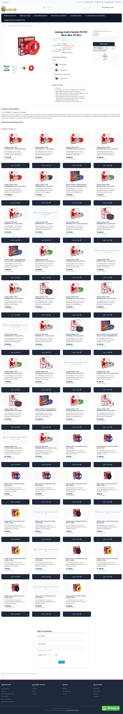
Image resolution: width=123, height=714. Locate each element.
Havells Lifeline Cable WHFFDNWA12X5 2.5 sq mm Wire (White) (75, 261)
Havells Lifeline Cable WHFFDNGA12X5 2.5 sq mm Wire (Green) (44, 261)
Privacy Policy (4, 696)
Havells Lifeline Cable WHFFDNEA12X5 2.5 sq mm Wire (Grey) (13, 298)
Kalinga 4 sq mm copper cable (29, 673)
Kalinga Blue (66, 74)
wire (5, 673)
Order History (97, 691)
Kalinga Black (63, 64)
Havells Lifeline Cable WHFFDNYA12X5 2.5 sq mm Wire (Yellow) (106, 261)
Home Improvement (40, 16)
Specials (65, 694)
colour (54, 60)
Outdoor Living (75, 16)
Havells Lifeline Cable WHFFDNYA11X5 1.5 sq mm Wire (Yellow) (13, 335)
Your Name (41, 636)
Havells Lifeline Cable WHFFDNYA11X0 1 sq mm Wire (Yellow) (44, 223)
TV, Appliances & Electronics (95, 16)
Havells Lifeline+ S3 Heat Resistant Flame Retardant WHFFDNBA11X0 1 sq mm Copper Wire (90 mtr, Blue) (76, 186)
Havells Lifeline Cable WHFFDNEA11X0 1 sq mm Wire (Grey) (77, 223)
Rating (40, 655)
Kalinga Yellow (63, 70)
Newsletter (96, 696)
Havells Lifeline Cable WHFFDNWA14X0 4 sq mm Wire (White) (44, 373)
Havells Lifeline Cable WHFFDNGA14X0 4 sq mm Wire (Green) (13, 373)
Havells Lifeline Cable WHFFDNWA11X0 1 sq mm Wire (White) (13, 223)
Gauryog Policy (5, 688)
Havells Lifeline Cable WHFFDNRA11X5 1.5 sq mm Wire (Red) (44, 148)
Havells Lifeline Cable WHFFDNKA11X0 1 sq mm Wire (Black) (44, 186)
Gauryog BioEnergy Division (72, 710)
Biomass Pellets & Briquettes (14, 20)
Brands (64, 688)
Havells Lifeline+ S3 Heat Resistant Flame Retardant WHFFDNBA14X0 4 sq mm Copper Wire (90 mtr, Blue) (107, 335)
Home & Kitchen (25, 16)
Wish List (96, 694)
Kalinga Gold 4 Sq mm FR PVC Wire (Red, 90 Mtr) (19, 25)
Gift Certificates (67, 691)
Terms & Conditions (6, 699)
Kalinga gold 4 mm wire (16, 673)
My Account (96, 688)
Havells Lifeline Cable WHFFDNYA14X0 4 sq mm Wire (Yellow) (75, 373)
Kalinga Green (63, 78)
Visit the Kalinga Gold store (59, 38)
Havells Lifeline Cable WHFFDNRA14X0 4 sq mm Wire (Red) (107, 148)
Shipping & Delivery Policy (7, 701)
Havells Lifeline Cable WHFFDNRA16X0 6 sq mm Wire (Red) (15, 185)
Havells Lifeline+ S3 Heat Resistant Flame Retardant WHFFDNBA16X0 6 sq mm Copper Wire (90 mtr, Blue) (45, 410)
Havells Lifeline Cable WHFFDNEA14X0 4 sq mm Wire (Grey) (107, 372)
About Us (3, 691)
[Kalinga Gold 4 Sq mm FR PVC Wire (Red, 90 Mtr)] (27, 46)
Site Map (34, 694)
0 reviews (62, 40)
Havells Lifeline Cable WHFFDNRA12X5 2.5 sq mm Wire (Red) (75, 148)
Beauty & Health (10, 16)
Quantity (95, 35)
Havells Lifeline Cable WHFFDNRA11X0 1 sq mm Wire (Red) (15, 148)
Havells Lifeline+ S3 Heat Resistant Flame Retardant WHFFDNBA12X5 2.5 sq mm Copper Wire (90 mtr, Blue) (15, 261)
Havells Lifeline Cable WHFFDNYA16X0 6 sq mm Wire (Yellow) (13, 448)
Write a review (69, 40)
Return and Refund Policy (7, 694)
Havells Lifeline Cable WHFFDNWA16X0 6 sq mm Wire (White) (106, 410)
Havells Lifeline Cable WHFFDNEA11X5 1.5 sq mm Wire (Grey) (44, 335)
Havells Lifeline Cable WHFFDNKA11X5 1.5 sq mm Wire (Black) (44, 298)
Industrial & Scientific (59, 16)
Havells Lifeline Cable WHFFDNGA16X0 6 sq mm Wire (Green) (75, 410)
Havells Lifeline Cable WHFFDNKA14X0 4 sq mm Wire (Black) (75, 335)
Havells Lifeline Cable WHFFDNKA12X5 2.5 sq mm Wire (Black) (106, 223)
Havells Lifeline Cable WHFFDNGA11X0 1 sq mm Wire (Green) (106, 186)
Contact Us (34, 688)
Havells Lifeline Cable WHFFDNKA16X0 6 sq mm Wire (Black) (13, 410)
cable (8, 673)
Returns (34, 691)
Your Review (42, 644)
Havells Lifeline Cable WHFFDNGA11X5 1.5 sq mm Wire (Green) (75, 298)
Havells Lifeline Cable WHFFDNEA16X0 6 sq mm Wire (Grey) (46, 447)
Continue (61, 662)
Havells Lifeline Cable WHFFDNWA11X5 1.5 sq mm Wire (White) (106, 298)
